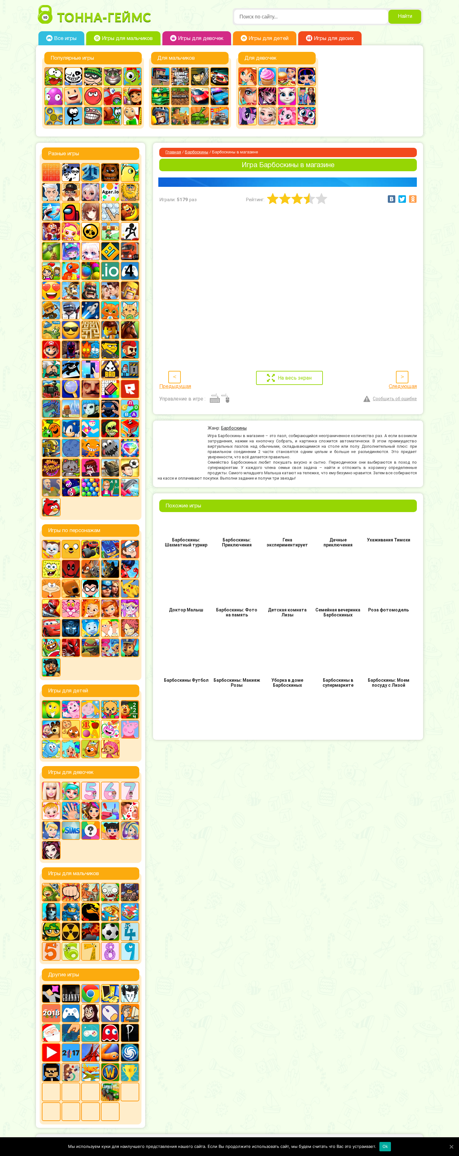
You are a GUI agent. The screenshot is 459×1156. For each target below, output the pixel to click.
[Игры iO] (110, 271)
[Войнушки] (51, 892)
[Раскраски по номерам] (110, 389)
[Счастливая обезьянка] (90, 448)
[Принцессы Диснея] (51, 830)
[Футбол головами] (130, 467)
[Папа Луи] (51, 369)
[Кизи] (132, 76)
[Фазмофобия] (130, 1033)
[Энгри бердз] (51, 507)
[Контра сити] (51, 912)
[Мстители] (110, 588)
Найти (405, 16)
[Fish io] (51, 1111)
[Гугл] (90, 993)
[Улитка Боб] (112, 116)
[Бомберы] (71, 231)
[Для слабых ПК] (110, 993)
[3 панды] (71, 172)
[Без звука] (71, 1092)
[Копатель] (51, 310)
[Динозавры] (71, 271)
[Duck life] (130, 172)
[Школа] (110, 487)
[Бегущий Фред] (51, 231)
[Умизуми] (110, 749)
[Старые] (110, 1033)
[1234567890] (51, 172)
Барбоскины (196, 152)
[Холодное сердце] (267, 116)
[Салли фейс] (90, 408)
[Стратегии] (90, 931)
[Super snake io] (90, 1111)
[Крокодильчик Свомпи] (51, 330)
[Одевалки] (306, 96)
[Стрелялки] (180, 116)
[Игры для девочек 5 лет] (90, 791)
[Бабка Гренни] (71, 993)
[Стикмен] (73, 116)
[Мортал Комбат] (90, 912)
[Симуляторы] (110, 408)
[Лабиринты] (90, 330)
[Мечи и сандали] (71, 349)
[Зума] (90, 271)
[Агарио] (110, 192)
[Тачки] (51, 628)
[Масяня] (51, 588)
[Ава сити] (71, 192)
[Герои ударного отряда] (199, 76)
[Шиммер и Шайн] (110, 647)
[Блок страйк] (160, 76)
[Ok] (451, 1147)
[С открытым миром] (71, 408)
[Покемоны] (130, 588)
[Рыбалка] (110, 912)
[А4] (51, 192)
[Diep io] (130, 1092)
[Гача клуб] (71, 251)
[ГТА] (180, 76)
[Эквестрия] (287, 116)
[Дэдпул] (71, 569)
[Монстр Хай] (267, 96)
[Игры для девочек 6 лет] (110, 791)
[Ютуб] (51, 1052)
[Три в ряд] (130, 448)
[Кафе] (287, 76)
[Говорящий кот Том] (112, 76)
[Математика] (130, 709)
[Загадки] (51, 709)
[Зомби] (110, 892)
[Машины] (199, 96)
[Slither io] (110, 1052)
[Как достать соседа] (71, 290)
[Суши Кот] (71, 448)
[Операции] (71, 810)
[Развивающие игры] (90, 729)
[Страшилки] (110, 428)
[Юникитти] (306, 116)
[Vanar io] (110, 1111)
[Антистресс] (110, 211)
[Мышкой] (110, 1013)
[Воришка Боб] (93, 76)
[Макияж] (247, 96)
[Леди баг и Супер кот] (130, 569)
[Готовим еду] (267, 76)
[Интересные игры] (51, 290)
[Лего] (110, 330)
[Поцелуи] (130, 810)
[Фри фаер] (110, 467)
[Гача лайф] (90, 251)
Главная (173, 152)
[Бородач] (51, 667)
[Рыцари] (160, 116)
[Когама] (73, 96)
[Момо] (90, 1013)
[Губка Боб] (51, 569)
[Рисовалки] (110, 729)
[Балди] (132, 116)
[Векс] (130, 231)
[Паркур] (71, 369)
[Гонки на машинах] (219, 76)
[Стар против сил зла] (130, 608)
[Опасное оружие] (110, 349)
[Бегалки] (130, 211)
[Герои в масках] (110, 549)
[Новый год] (51, 1033)
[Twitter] (402, 199)
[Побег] (130, 369)
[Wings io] (90, 1072)
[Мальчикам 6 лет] (71, 951)
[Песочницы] (71, 1033)
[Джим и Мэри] (51, 271)
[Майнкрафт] (180, 96)
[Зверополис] (90, 569)
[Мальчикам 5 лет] (51, 951)
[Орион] (130, 349)
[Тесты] (90, 830)
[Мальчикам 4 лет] (130, 931)
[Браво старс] (90, 231)
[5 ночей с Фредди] (110, 172)
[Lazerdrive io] (71, 1111)
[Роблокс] (130, 389)
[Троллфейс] (93, 116)
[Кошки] (130, 310)
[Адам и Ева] (130, 192)
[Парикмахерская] (90, 810)
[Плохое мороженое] (110, 369)
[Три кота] (90, 749)
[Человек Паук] (71, 647)
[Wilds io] (71, 1072)
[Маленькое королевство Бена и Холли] (90, 709)
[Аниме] (90, 211)
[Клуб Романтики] (110, 290)
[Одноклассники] (413, 199)
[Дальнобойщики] (130, 251)
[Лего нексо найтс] (71, 912)
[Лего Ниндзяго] (160, 96)
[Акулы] (51, 211)
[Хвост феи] (130, 628)
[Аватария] (90, 192)
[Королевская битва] (71, 310)
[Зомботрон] (130, 892)
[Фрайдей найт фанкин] (90, 467)
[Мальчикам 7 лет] (90, 951)
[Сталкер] (71, 931)
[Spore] (130, 1052)
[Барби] (51, 791)
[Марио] (51, 349)
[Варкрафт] (110, 1072)
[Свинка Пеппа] (130, 729)
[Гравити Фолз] (130, 549)
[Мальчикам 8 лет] (110, 951)
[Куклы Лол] (306, 76)
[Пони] (247, 116)
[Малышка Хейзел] (51, 810)
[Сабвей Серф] (132, 96)
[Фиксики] (90, 628)
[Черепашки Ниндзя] (90, 647)
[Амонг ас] (71, 211)
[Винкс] (247, 76)
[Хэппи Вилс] (51, 487)
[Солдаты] (51, 931)
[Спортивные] (90, 428)
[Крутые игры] (71, 330)
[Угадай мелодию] (51, 467)
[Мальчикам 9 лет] (130, 951)
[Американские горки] (90, 1052)
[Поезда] (51, 389)
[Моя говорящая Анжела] (287, 96)
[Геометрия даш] (110, 251)
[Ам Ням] (53, 76)
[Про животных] (71, 729)
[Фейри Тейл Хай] (130, 830)
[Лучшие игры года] (130, 1072)
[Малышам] (110, 709)
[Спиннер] (53, 116)
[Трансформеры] (71, 628)
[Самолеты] (130, 912)
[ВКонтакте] (391, 199)
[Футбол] (110, 931)
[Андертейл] (73, 76)
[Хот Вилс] (219, 116)
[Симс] (71, 830)
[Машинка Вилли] (112, 96)
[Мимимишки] (71, 588)
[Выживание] (51, 251)
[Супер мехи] (51, 448)
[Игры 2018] (51, 1013)
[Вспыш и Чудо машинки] (90, 549)
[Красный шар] (93, 96)
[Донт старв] (130, 993)
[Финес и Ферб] (110, 628)
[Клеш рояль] (90, 290)
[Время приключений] (71, 549)
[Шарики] (90, 487)
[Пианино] (90, 369)
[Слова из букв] (130, 408)
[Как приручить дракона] (110, 569)
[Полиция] (219, 96)
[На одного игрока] (130, 1013)
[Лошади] (130, 330)
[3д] (90, 172)
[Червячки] (71, 487)
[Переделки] (110, 810)
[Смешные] (51, 428)
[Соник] (71, 428)
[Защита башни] (90, 892)
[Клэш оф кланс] (130, 290)
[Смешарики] (51, 749)
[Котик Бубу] (110, 310)
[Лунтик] (71, 709)
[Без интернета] (90, 1092)
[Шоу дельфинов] (130, 487)
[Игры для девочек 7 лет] (130, 791)
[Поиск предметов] (71, 389)
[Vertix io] (51, 1072)
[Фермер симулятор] (110, 1092)
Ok (385, 1146)
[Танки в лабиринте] (199, 116)
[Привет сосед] (90, 389)
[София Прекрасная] (110, 608)
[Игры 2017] (71, 1052)
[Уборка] (110, 830)
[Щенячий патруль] (130, 647)
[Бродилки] (110, 231)
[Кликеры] (53, 96)
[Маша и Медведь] (51, 729)
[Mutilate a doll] (51, 993)
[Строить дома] (130, 428)
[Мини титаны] (90, 588)
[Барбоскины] (51, 549)
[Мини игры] (71, 1013)
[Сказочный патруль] (90, 608)
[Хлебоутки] (51, 647)
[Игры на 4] (130, 271)
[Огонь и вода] (90, 349)
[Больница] (71, 791)
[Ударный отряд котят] (71, 467)
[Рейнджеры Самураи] (51, 608)
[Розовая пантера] (71, 608)
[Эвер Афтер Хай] (51, 850)
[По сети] (90, 1033)
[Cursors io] (51, 1092)
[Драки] (71, 892)
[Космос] (90, 310)
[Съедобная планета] (110, 448)
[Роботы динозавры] (51, 408)
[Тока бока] (71, 749)
